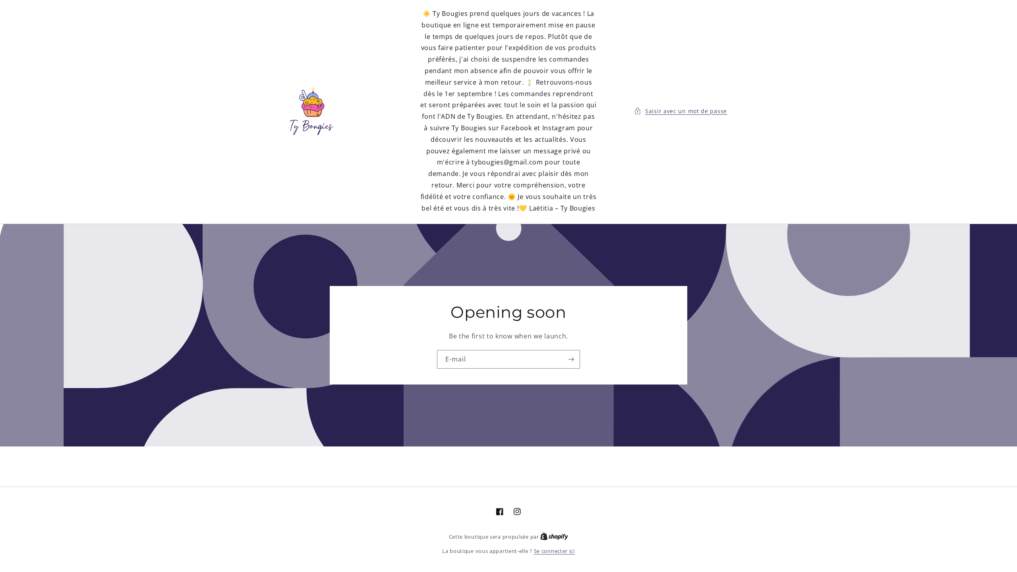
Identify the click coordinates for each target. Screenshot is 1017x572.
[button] (680, 111)
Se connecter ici (554, 551)
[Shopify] (554, 536)
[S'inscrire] (571, 359)
